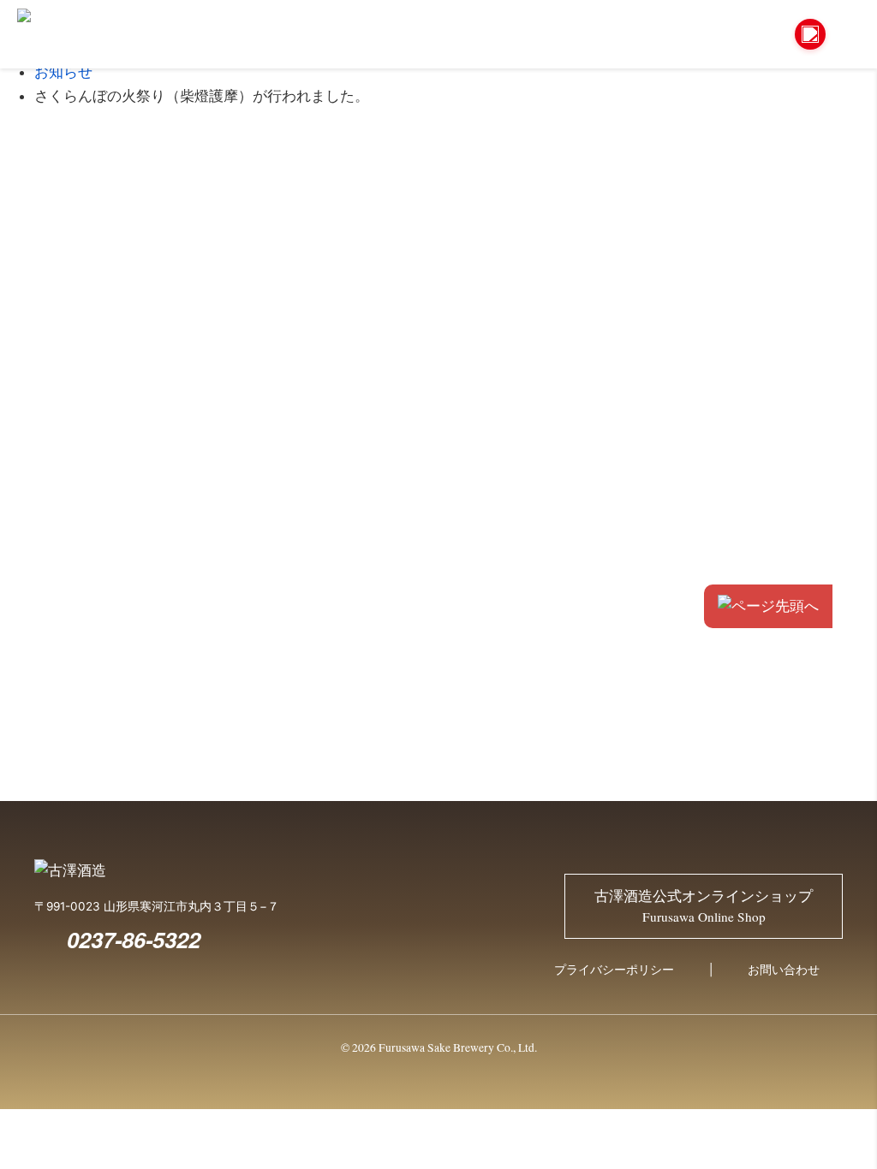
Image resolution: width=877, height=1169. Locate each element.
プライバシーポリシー (614, 969)
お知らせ (63, 71)
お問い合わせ (784, 969)
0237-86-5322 (133, 939)
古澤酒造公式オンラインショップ (703, 906)
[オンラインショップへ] (810, 34)
